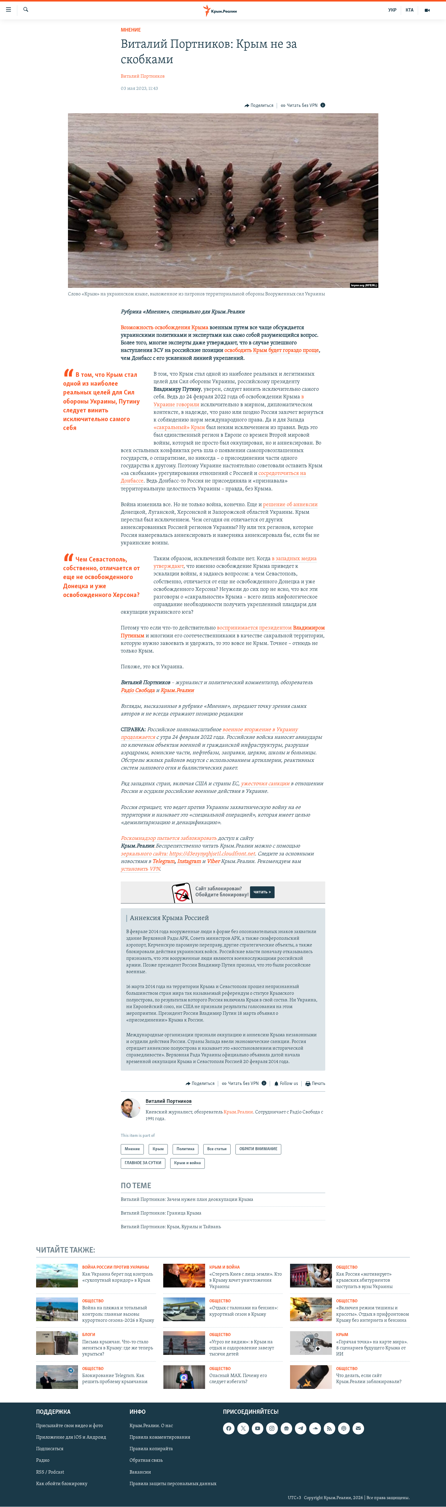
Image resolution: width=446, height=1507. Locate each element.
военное (233, 730)
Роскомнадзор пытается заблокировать (169, 838)
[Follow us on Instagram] (272, 1428)
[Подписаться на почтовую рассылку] (358, 1428)
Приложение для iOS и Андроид (71, 1437)
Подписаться (49, 1449)
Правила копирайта (151, 1449)
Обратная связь (146, 1460)
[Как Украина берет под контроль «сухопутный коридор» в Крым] (57, 1275)
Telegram (163, 861)
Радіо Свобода (138, 691)
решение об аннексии (290, 505)
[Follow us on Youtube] (257, 1428)
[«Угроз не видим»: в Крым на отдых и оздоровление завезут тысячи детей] (184, 1343)
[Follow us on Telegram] (300, 1428)
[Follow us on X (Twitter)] (243, 1428)
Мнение (131, 30)
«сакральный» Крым (179, 428)
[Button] (259, 106)
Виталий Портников (143, 76)
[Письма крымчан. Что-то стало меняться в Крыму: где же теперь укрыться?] (57, 1343)
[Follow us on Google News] (286, 1428)
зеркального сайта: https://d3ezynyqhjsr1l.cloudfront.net (188, 854)
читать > (262, 892)
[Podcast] (344, 1428)
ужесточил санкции (266, 784)
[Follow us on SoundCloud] (315, 1428)
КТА (410, 10)
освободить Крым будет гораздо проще (272, 350)
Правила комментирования (160, 1437)
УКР (392, 10)
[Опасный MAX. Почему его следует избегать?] (184, 1377)
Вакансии (140, 1472)
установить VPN (140, 869)
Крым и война (224, 1267)
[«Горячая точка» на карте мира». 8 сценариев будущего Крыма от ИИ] (311, 1343)
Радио (42, 1460)
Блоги (88, 1335)
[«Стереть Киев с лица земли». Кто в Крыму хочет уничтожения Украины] (184, 1275)
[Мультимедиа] (427, 10)
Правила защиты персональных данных (173, 1483)
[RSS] (329, 1428)
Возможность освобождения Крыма (164, 328)
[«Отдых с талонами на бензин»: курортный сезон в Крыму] (184, 1309)
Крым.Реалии (177, 691)
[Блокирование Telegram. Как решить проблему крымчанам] (57, 1377)
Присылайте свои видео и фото (69, 1426)
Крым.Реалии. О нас (151, 1426)
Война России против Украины (115, 1267)
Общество (346, 1267)
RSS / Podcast (50, 1472)
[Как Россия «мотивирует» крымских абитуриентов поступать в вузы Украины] (311, 1275)
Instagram (189, 861)
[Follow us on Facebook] (229, 1428)
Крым (342, 1335)
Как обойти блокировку (61, 1483)
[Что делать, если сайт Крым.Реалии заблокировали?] (311, 1377)
